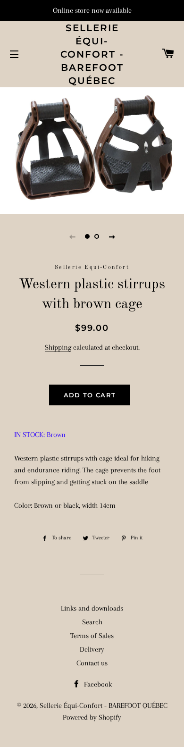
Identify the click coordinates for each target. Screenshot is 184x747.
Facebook (97, 684)
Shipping (58, 347)
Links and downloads (92, 608)
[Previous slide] (72, 236)
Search (92, 622)
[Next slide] (111, 236)
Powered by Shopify (92, 717)
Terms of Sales (92, 635)
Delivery (92, 649)
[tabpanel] (92, 149)
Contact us (92, 663)
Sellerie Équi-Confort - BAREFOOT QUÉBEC (92, 54)
